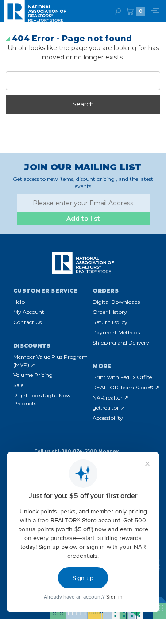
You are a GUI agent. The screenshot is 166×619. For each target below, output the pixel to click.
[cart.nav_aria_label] (130, 11)
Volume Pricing (33, 375)
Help (19, 301)
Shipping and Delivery (121, 342)
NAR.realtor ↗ (110, 397)
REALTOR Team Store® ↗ (126, 387)
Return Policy (110, 322)
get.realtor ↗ (109, 407)
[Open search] (118, 11)
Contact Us (27, 322)
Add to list (83, 219)
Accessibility (108, 418)
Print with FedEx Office (122, 377)
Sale (18, 385)
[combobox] (83, 80)
